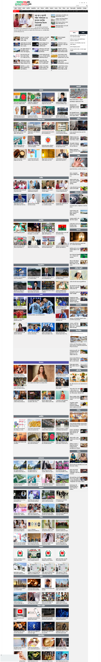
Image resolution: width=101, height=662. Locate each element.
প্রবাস (68, 8)
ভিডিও (78, 451)
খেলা (38, 8)
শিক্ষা (60, 8)
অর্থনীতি (46, 8)
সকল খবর (78, 54)
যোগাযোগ (41, 458)
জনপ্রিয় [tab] (83, 32)
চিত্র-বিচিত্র (78, 331)
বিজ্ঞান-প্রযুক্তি (72, 8)
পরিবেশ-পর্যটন (79, 192)
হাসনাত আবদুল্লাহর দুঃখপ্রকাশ (75, 46)
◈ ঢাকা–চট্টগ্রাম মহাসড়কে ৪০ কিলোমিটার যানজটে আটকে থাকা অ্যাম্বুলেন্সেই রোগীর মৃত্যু (69, 11)
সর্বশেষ (19, 8)
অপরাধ (56, 8)
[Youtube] (82, 3)
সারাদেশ (51, 8)
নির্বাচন (64, 8)
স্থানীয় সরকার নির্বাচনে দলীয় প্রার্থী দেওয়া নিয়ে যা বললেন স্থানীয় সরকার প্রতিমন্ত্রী (78, 36)
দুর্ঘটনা (78, 118)
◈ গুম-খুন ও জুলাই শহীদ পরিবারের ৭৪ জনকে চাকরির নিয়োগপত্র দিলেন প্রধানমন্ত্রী (41, 11)
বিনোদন (42, 8)
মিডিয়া (78, 410)
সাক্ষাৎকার (78, 305)
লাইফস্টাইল (79, 8)
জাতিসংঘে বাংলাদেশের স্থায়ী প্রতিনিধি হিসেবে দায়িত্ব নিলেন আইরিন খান (77, 40)
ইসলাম (78, 230)
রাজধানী (78, 86)
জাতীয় (24, 8)
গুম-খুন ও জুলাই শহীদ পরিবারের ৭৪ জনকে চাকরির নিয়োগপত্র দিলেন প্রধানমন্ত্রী (41, 20)
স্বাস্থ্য (78, 155)
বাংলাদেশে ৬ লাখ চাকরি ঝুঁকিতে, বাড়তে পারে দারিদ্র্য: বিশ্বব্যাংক (77, 43)
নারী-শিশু (78, 370)
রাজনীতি (28, 8)
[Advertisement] (54, 3)
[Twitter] (84, 3)
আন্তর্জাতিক (33, 8)
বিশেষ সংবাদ (41, 120)
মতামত (41, 90)
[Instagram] (86, 3)
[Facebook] (80, 3)
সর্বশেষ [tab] (74, 32)
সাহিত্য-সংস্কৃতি (78, 268)
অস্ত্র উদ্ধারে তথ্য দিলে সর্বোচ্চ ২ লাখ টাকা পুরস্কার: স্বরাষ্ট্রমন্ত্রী (78, 50)
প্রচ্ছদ (16, 8)
